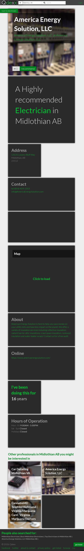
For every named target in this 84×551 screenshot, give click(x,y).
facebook (6, 548)
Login (80, 3)
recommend (28, 68)
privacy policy (44, 548)
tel (20, 188)
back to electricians (9, 11)
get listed (56, 548)
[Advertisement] (41, 227)
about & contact (28, 548)
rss (73, 548)
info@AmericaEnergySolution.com (27, 191)
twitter (15, 548)
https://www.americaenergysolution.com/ (30, 357)
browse (66, 548)
